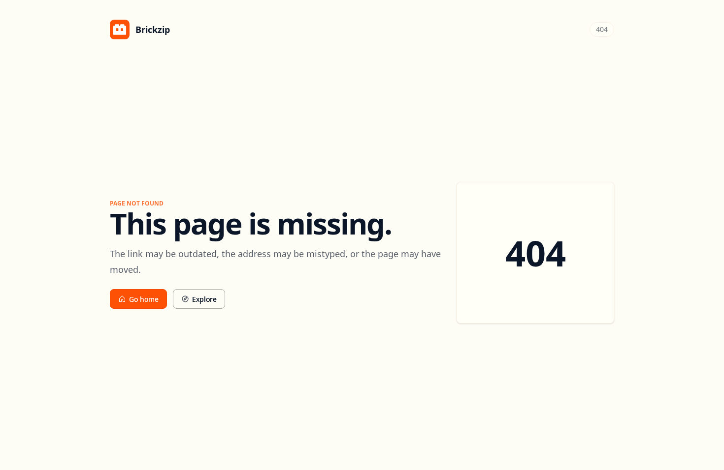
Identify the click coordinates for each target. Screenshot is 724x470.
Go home (144, 299)
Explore (204, 299)
